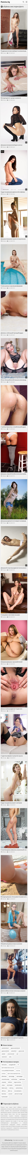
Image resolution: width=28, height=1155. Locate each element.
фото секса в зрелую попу (14, 1073)
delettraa (11, 1088)
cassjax (3, 1085)
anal (17, 1054)
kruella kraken (5, 1096)
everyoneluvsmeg (5, 1079)
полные (4, 1073)
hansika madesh (18, 1085)
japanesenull (21, 1051)
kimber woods (4, 1088)
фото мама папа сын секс (8, 1067)
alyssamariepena (18, 1091)
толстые (18, 1070)
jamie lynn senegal (18, 1093)
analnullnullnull (5, 1048)
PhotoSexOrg (5, 2)
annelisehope (14, 1079)
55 (18, 1064)
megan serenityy (17, 1082)
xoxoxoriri (10, 1093)
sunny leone (4, 1056)
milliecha (10, 1082)
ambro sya (10, 1091)
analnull (3, 1054)
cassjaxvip (4, 1082)
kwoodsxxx (4, 1093)
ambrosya (4, 1091)
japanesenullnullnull (15, 1048)
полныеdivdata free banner (8, 1070)
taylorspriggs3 (19, 1076)
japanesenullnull (5, 1051)
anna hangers (10, 1085)
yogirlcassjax (22, 1079)
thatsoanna (4, 1064)
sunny (10, 1056)
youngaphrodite (12, 1064)
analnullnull (13, 1051)
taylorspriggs (11, 1076)
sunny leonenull (10, 1054)
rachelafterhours (19, 1088)
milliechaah (4, 1076)
